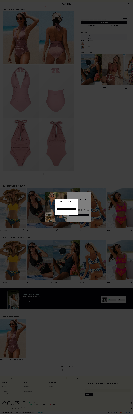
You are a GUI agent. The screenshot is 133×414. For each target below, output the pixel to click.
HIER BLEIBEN (66, 211)
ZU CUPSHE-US (66, 208)
